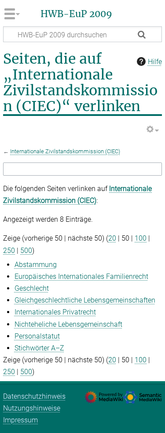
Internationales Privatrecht (55, 312)
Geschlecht (32, 288)
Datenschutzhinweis (34, 396)
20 (112, 238)
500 (26, 250)
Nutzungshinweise (31, 408)
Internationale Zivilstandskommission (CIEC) (65, 151)
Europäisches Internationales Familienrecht (81, 276)
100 (141, 238)
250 (9, 250)
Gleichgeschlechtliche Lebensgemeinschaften (85, 300)
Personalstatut (37, 336)
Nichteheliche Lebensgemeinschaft (68, 324)
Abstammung (36, 264)
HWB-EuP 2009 (76, 14)
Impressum (20, 420)
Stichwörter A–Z (39, 348)
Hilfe (155, 62)
